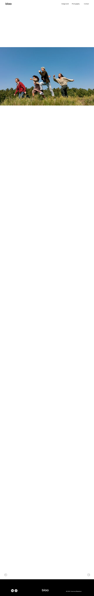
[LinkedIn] (12, 590)
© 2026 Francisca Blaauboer (74, 590)
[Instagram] (16, 590)
